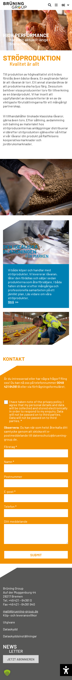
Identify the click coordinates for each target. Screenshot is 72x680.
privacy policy (52, 402)
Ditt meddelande (15, 521)
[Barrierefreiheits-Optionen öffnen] (66, 670)
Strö (11, 302)
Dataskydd (10, 629)
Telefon (10, 506)
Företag (10, 446)
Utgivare (9, 622)
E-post (9, 491)
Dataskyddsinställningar (20, 636)
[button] (50, 5)
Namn (9, 461)
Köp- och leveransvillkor (20, 615)
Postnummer (13, 476)
